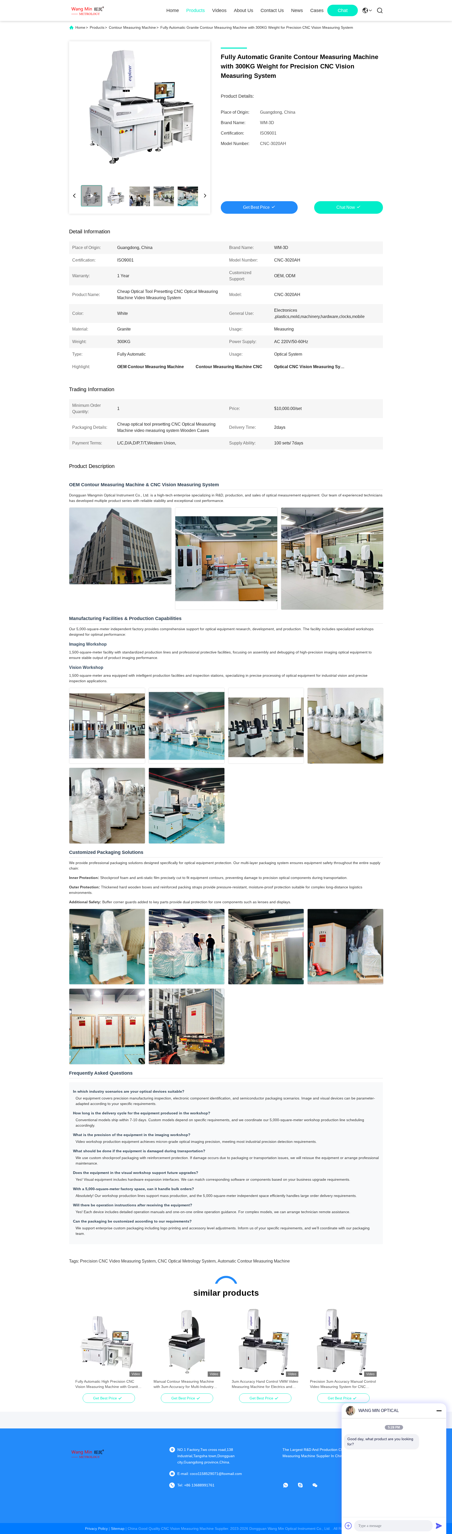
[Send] (439, 1525)
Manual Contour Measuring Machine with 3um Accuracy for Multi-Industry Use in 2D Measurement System (184, 1384)
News (297, 10)
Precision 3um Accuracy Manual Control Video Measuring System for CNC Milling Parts (343, 1384)
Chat (343, 10)
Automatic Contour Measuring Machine (254, 1261)
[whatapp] (289, 1485)
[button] (82, 1350)
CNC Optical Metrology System (187, 1261)
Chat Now (345, 207)
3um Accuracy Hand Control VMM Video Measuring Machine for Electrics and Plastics (265, 1384)
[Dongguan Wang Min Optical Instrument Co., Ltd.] (87, 10)
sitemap (118, 1528)
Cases (317, 10)
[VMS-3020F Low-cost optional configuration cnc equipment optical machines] (140, 109)
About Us (243, 10)
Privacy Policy (96, 1528)
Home (172, 10)
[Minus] (439, 1411)
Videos (219, 10)
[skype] (304, 1485)
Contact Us (272, 10)
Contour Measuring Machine (132, 27)
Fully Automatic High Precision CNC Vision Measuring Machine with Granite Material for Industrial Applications (107, 1384)
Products (195, 10)
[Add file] (348, 1525)
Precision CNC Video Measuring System (118, 1261)
